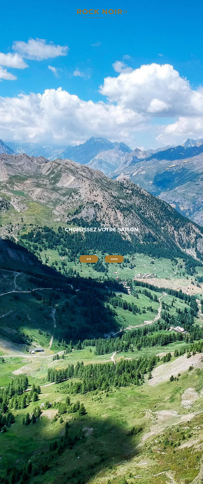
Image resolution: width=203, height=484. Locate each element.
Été (89, 259)
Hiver (114, 259)
